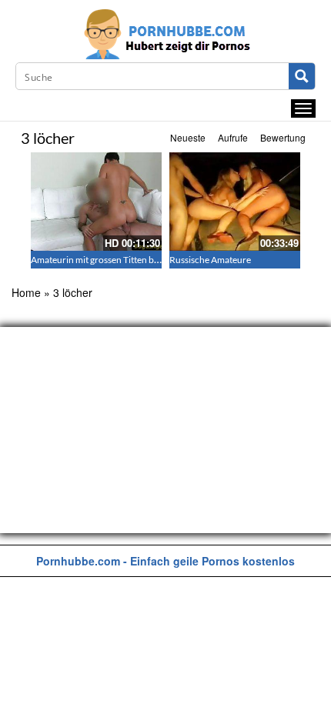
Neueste (188, 137)
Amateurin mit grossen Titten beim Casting (115, 259)
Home (26, 292)
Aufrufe (233, 137)
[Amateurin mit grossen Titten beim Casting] (96, 201)
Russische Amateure (210, 259)
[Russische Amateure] (234, 201)
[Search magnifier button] (302, 76)
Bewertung (283, 137)
